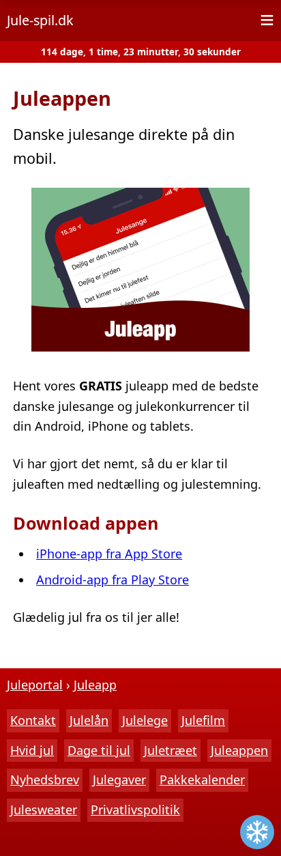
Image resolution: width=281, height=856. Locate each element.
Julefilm (203, 720)
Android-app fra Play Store (112, 579)
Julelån (89, 720)
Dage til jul (99, 750)
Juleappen (239, 750)
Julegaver (119, 779)
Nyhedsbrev (44, 779)
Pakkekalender (202, 779)
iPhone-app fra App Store (109, 553)
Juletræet (170, 750)
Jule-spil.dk (40, 20)
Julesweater (43, 809)
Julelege (145, 720)
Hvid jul (32, 750)
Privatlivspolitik (135, 809)
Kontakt (33, 720)
